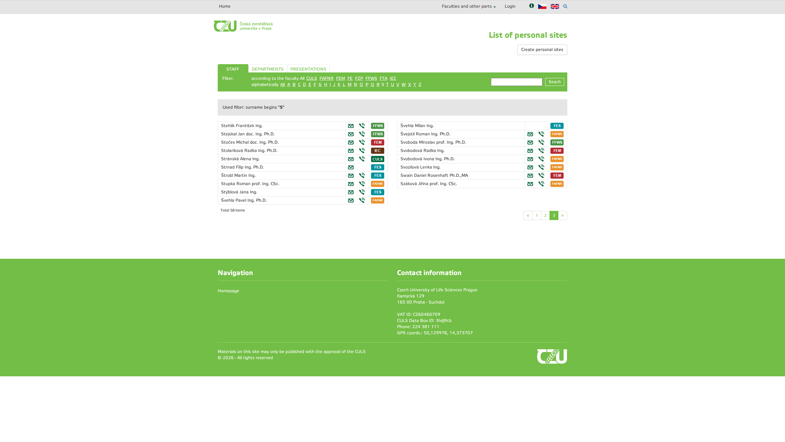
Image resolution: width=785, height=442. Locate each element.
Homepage (228, 291)
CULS (311, 78)
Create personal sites (542, 49)
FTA (383, 78)
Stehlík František (238, 125)
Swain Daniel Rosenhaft (425, 175)
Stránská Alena (236, 159)
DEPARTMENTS (268, 69)
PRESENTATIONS (308, 69)
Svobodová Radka (418, 150)
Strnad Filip (233, 167)
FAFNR (327, 78)
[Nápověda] (531, 6)
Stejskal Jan (233, 134)
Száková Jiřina (415, 183)
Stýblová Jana (235, 192)
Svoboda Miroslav (418, 142)
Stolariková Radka (239, 150)
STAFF (232, 69)
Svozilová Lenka (416, 167)
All (282, 84)
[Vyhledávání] (565, 6)
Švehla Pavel (234, 200)
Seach (555, 81)
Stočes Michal (235, 142)
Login (510, 6)
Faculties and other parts (467, 6)
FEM (340, 78)
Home (225, 6)
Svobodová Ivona (417, 159)
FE (350, 78)
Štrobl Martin (234, 175)
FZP (359, 78)
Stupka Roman (236, 183)
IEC (393, 78)
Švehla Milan (413, 125)
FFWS (371, 78)
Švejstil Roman (415, 134)
